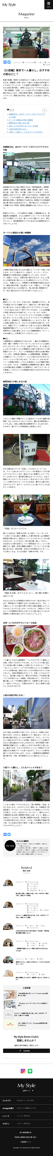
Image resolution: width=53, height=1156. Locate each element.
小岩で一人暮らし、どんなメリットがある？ (26, 132)
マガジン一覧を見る (23, 1123)
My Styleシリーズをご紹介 (25, 1100)
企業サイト (26, 1090)
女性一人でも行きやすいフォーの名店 (23, 126)
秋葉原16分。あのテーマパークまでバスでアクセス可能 (27, 115)
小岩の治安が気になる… (18, 129)
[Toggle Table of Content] (43, 110)
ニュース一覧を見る (23, 1116)
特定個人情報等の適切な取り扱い (26, 1137)
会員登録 (26, 1051)
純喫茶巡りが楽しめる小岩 (19, 123)
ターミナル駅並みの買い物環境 (21, 120)
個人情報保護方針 (26, 1132)
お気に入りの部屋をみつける (26, 1108)
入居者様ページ (25, 1142)
